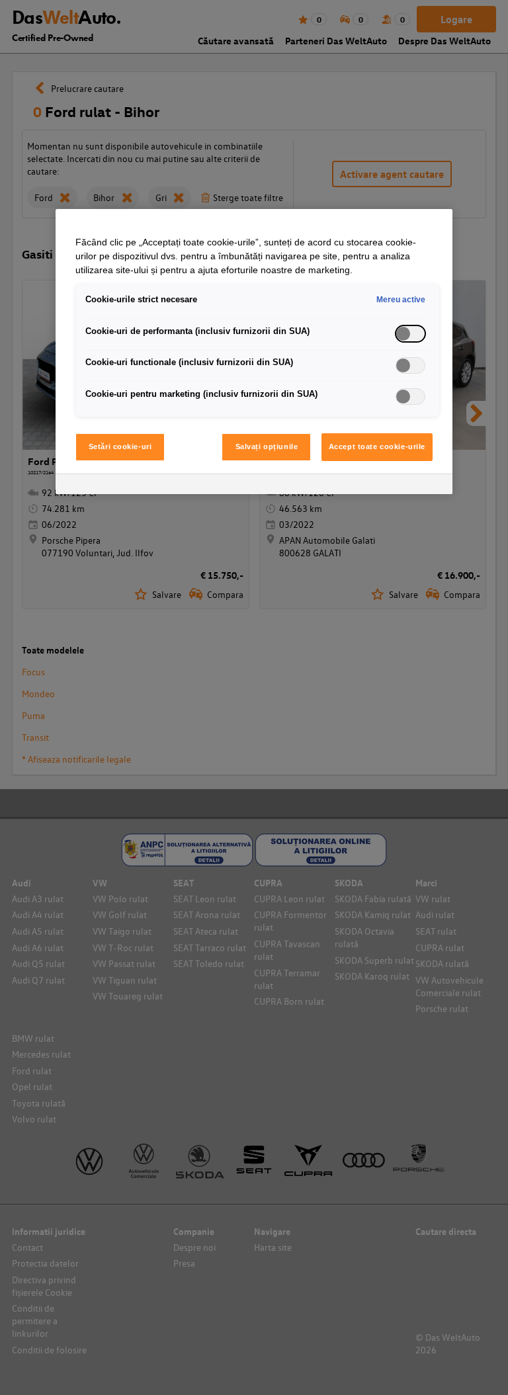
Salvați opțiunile (266, 446)
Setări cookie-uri (120, 446)
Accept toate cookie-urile (377, 446)
